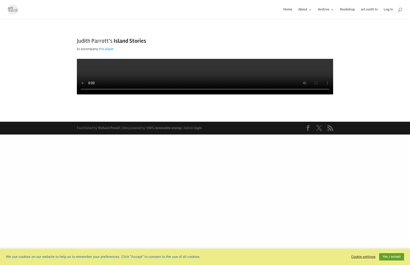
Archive (323, 10)
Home (287, 10)
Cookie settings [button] (363, 257)
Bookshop (347, 10)
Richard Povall (109, 128)
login (198, 128)
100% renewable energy (164, 128)
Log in (388, 10)
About (302, 10)
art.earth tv (369, 10)
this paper (106, 48)
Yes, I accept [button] (391, 256)
